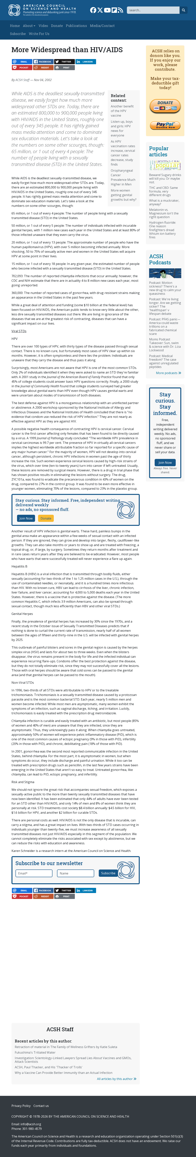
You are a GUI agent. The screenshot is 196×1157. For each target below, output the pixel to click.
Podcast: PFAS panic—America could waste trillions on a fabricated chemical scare (164, 326)
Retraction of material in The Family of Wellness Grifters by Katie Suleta (66, 1047)
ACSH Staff (22, 80)
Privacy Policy (21, 1106)
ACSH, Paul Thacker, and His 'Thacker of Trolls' (48, 1067)
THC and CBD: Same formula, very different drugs (163, 191)
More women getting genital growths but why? (123, 195)
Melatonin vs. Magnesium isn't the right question (164, 213)
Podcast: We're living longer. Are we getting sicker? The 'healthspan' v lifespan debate (165, 306)
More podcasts (167, 373)
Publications (76, 26)
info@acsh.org (30, 1124)
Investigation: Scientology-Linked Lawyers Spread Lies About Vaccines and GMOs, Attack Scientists (73, 1060)
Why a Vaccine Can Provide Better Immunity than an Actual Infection (63, 1073)
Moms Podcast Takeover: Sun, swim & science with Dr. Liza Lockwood (165, 344)
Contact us (41, 1106)
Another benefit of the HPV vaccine (122, 111)
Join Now (26, 518)
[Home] (44, 10)
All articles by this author (115, 1079)
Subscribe (18, 34)
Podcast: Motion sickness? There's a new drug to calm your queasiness (165, 288)
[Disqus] (75, 950)
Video (43, 26)
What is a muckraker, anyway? (164, 202)
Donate (57, 26)
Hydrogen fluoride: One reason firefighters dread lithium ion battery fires (162, 229)
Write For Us (39, 34)
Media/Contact (102, 26)
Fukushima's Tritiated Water (35, 1052)
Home (15, 26)
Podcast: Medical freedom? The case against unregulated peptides (163, 361)
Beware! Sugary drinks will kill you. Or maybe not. (165, 178)
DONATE (165, 102)
